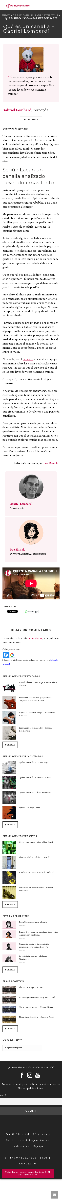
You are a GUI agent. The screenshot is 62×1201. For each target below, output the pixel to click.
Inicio (6, 15)
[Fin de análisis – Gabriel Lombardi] (9, 862)
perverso (27, 359)
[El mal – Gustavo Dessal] (9, 812)
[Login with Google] (12, 655)
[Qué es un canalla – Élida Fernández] (9, 797)
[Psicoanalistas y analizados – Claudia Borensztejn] (9, 733)
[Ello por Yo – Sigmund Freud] (9, 990)
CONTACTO (28, 1163)
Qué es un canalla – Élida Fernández (35, 792)
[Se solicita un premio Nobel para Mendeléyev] (9, 958)
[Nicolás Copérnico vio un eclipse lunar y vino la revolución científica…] (9, 934)
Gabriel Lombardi (17, 110)
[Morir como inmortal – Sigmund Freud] (9, 1010)
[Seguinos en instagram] (29, 1075)
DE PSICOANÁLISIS (24, 15)
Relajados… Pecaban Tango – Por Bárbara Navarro (37, 714)
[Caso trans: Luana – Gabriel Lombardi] (9, 847)
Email (3, 1095)
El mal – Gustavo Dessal (30, 807)
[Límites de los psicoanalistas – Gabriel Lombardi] (9, 892)
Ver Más (10, 744)
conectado (35, 638)
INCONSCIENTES (23, 1157)
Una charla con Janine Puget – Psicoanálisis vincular (38, 684)
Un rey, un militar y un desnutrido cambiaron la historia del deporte (34, 945)
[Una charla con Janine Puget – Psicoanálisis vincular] (9, 687)
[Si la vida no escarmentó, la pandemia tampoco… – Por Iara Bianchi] (9, 702)
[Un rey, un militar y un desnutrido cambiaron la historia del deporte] (9, 946)
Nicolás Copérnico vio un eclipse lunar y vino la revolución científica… (38, 933)
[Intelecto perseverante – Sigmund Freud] (9, 1000)
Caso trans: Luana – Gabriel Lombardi (36, 842)
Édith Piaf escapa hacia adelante (33, 922)
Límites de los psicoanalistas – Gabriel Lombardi (36, 889)
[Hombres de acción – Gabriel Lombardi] (9, 877)
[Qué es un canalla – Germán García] (9, 782)
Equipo (38, 1146)
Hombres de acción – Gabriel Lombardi (36, 872)
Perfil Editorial (17, 1134)
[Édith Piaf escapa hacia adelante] (9, 924)
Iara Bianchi (51, 463)
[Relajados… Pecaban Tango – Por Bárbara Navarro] (9, 717)
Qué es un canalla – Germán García (35, 777)
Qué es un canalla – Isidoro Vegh (33, 762)
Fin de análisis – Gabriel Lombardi (34, 857)
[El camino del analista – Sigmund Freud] (9, 1019)
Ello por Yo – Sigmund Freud (31, 987)
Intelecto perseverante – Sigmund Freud (37, 997)
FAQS (44, 1157)
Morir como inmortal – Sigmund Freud (36, 1007)
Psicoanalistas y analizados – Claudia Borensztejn (35, 729)
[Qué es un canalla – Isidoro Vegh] (9, 767)
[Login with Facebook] (6, 655)
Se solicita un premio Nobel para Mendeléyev (33, 957)
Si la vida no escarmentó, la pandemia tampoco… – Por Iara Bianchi (35, 699)
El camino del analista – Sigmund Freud (36, 1017)
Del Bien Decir (48, 15)
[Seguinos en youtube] (37, 1075)
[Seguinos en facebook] (22, 1075)
